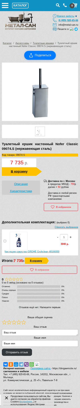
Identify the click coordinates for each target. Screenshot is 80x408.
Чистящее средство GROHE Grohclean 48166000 (31, 251)
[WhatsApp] (31, 364)
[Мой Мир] (16, 364)
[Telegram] (21, 364)
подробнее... (27, 401)
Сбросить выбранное (66, 227)
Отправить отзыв (17, 352)
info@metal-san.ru (68, 24)
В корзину (19, 171)
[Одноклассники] (11, 364)
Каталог (7, 43)
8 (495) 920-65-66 (68, 20)
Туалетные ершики (43, 43)
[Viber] (26, 364)
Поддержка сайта (41, 368)
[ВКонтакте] (5, 364)
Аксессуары (22, 43)
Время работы (65, 16)
